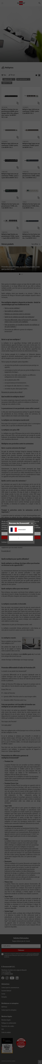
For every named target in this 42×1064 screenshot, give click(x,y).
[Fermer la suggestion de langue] (32, 523)
